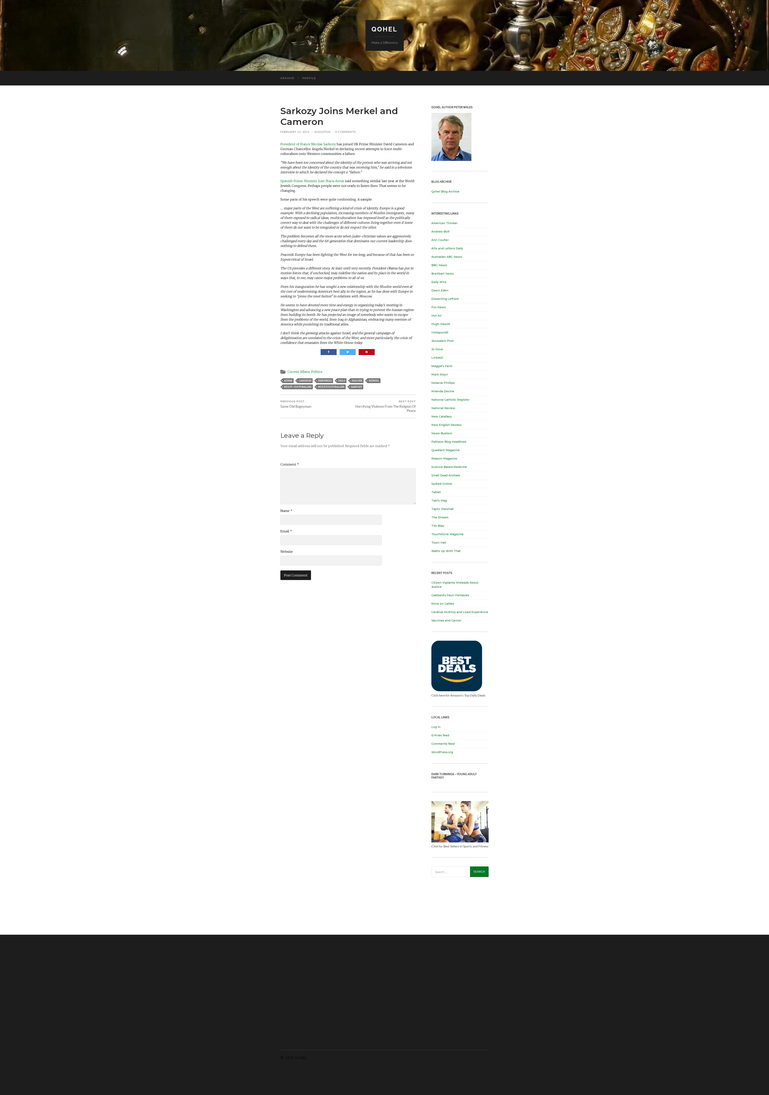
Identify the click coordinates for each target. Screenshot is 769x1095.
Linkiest (437, 357)
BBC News (439, 265)
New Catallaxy (441, 416)
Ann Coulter (440, 240)
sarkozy (356, 386)
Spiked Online (441, 484)
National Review (443, 408)
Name (286, 511)
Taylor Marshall (442, 509)
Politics (316, 372)
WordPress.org (442, 752)
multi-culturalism (298, 386)
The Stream (439, 517)
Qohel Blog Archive (445, 191)
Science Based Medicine (449, 467)
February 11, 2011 (295, 131)
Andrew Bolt (440, 231)
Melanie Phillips (443, 383)
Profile (309, 78)
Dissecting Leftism (445, 299)
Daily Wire (438, 282)
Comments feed (443, 744)
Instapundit (439, 332)
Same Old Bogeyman (295, 404)
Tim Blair (437, 526)
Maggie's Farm (441, 366)
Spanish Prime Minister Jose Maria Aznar (312, 181)
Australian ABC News (446, 257)
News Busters (441, 433)
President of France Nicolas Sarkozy (308, 144)
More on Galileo (442, 603)
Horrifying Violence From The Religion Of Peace (385, 406)
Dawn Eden (439, 290)
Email (286, 531)
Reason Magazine (444, 458)
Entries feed (440, 735)
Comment (289, 464)
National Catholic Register (450, 399)
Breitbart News (442, 273)
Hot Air (436, 315)
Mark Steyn (439, 374)
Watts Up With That (446, 551)
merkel (374, 380)
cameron (305, 380)
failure (357, 380)
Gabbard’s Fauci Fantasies (450, 595)
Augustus (322, 131)
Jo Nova (437, 349)
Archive (287, 78)
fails (341, 380)
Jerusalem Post (442, 341)
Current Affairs (299, 372)
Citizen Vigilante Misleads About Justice (454, 585)
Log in (435, 727)
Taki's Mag (439, 500)
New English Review (446, 425)
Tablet (436, 492)
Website (286, 552)
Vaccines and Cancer (446, 620)
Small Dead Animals (445, 475)
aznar (288, 380)
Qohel (384, 29)
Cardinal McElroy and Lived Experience (459, 612)
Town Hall (438, 542)
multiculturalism (331, 386)
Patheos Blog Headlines (448, 442)
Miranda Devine (442, 391)
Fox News (438, 307)
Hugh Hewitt (440, 324)
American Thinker (444, 223)
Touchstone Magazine (447, 534)
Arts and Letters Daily (447, 248)
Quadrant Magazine (445, 450)
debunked (325, 380)
